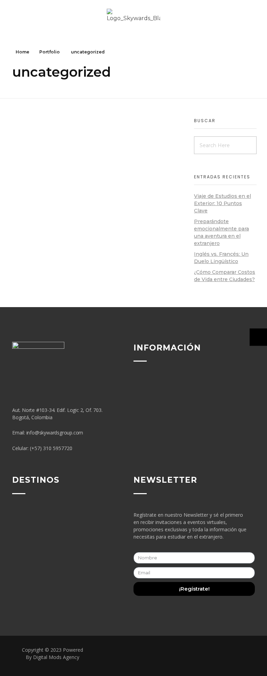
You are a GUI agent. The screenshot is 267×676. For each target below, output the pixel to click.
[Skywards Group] (133, 20)
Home (22, 51)
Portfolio (49, 51)
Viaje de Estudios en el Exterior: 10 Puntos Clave (222, 203)
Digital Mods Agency (56, 657)
